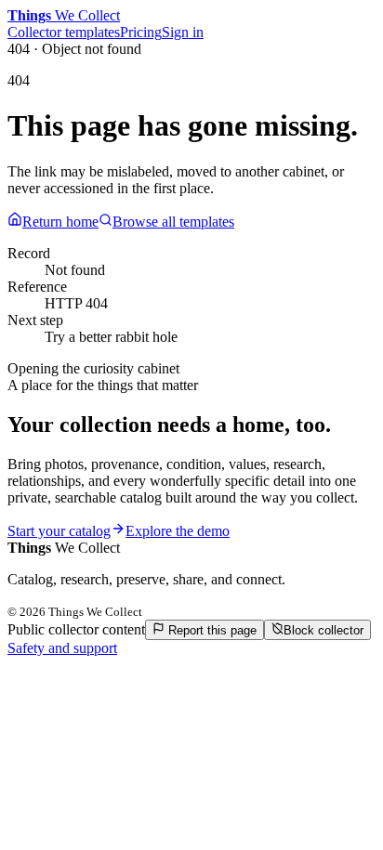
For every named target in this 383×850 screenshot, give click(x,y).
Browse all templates (173, 221)
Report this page (211, 630)
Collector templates (63, 32)
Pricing (141, 32)
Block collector (323, 630)
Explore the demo (177, 531)
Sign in (183, 32)
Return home (60, 221)
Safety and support (62, 648)
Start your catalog (59, 531)
